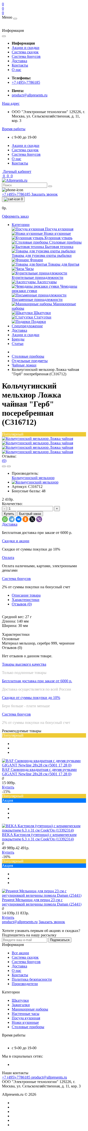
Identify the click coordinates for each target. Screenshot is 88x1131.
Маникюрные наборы (30, 1009)
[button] (11, 103)
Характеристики (25, 600)
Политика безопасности (32, 979)
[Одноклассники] (25, 519)
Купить (9, 514)
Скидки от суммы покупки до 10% (31, 697)
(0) (4, 461)
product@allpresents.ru (29, 95)
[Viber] (39, 519)
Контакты (20, 65)
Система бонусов (26, 56)
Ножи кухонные (25, 1022)
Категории (21, 225)
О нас (16, 70)
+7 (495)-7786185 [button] (16, 1077)
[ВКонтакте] (19, 519)
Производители (25, 984)
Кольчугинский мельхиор (33, 478)
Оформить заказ (15, 216)
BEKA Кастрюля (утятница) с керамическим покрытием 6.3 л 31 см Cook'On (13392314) (39, 837)
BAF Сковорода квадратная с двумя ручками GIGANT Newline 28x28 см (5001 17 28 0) (39, 771)
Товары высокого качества (24, 664)
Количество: (12, 504)
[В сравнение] (9, 466)
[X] (32, 519)
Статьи (17, 344)
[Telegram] (12, 519)
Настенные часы (25, 1014)
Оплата (8, 557)
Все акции (20, 953)
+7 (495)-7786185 (26, 82)
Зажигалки (21, 1005)
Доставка (19, 61)
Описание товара (26, 595)
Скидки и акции (15, 541)
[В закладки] (4, 466)
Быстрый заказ (30, 514)
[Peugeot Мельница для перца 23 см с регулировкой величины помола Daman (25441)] (44, 895)
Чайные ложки (24, 365)
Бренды (18, 339)
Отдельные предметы (30, 361)
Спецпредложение (27, 326)
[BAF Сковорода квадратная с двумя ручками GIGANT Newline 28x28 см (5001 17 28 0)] (44, 765)
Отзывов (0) (22, 604)
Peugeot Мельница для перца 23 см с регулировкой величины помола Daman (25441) (41, 902)
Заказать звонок (44, 194)
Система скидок (25, 52)
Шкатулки (20, 1000)
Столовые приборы (28, 356)
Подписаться (59, 940)
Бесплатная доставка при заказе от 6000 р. (37, 681)
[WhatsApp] (5, 519)
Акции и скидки (25, 48)
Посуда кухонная (26, 1018)
